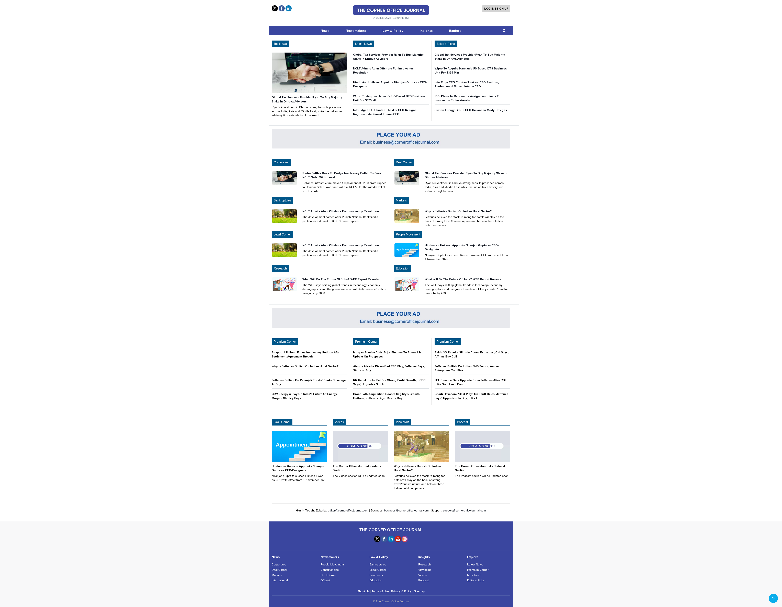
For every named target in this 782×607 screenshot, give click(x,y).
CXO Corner (282, 422)
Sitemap (419, 591)
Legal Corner (282, 234)
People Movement (408, 234)
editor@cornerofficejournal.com (348, 510)
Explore (455, 30)
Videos (339, 422)
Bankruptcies (282, 200)
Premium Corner (285, 341)
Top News (280, 43)
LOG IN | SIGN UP (496, 8)
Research (280, 268)
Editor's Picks (446, 43)
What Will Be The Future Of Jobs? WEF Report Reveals (340, 279)
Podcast (462, 422)
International (280, 580)
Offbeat (325, 580)
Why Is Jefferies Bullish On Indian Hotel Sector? (458, 211)
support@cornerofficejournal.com (464, 510)
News (325, 30)
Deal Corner (404, 162)
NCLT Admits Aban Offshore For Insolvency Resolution (340, 211)
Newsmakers (356, 30)
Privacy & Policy (401, 591)
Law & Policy (392, 30)
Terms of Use (380, 591)
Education (402, 268)
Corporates (281, 162)
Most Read (474, 575)
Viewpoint (402, 422)
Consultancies (330, 569)
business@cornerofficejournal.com (406, 510)
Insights (426, 30)
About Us (363, 591)
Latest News (363, 43)
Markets (401, 200)
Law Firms (376, 575)
